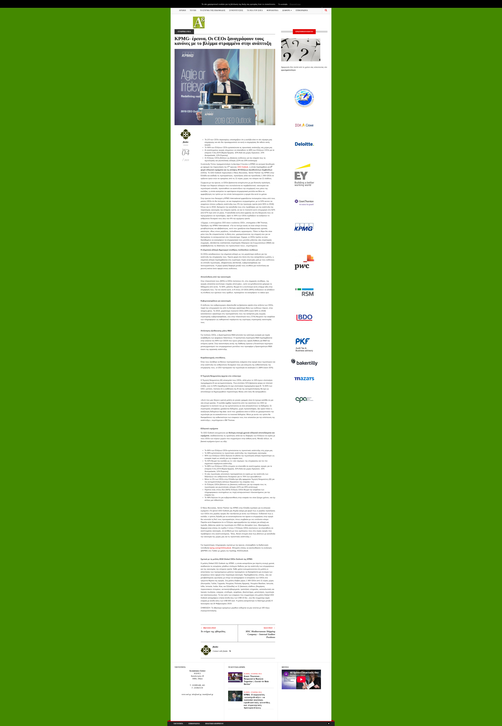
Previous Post (208, 628)
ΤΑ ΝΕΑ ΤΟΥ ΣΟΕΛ (255, 10)
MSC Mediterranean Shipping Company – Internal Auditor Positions (260, 634)
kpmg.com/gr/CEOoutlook (220, 548)
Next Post (269, 628)
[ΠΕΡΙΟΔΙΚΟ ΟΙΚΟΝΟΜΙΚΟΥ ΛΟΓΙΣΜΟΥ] (199, 22)
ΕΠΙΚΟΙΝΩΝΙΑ (302, 10)
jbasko (185, 142)
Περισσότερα (295, 4)
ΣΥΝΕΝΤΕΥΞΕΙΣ (236, 10)
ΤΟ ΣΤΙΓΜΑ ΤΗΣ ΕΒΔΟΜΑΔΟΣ (212, 10)
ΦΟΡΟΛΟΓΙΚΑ (272, 10)
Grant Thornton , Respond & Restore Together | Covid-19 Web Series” (256, 680)
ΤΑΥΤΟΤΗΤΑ (178, 724)
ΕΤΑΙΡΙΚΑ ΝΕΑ (184, 32)
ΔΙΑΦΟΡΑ (286, 10)
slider (247, 673)
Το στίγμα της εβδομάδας (213, 631)
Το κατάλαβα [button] (282, 4)
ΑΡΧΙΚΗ (182, 10)
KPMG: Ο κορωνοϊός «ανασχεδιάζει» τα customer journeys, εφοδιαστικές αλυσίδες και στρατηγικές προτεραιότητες (257, 701)
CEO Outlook (242, 167)
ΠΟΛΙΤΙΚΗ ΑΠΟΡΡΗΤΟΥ (214, 724)
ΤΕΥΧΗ (193, 10)
